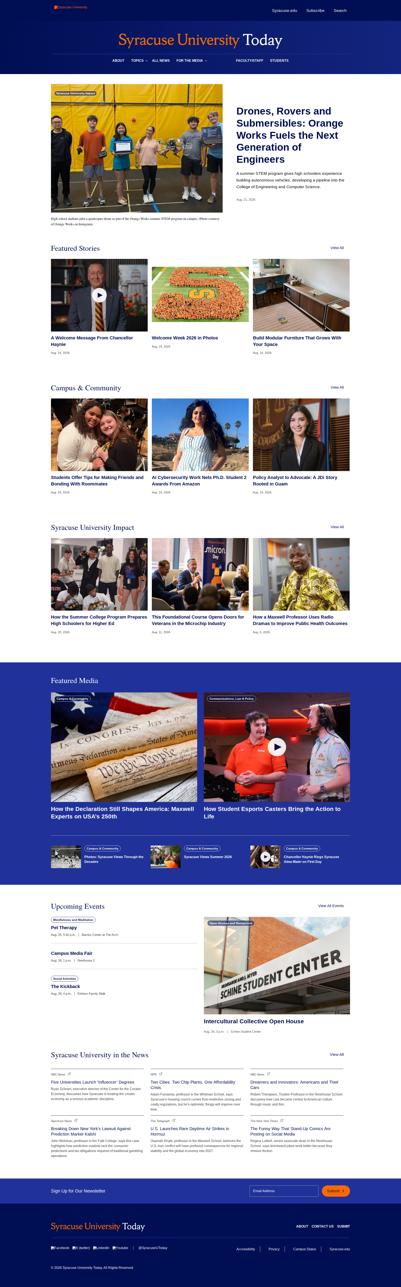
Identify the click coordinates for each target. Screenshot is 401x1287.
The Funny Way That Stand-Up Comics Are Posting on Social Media (290, 1131)
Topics (137, 60)
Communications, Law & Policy (231, 698)
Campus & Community (72, 698)
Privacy (274, 1249)
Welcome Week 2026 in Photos (185, 337)
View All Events (331, 906)
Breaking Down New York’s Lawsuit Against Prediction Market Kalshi (91, 1131)
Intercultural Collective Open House (254, 1021)
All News (161, 60)
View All (337, 248)
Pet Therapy (64, 927)
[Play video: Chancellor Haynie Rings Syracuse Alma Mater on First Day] (265, 857)
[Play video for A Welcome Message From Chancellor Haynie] (99, 295)
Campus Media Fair (72, 953)
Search (340, 10)
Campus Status (304, 1249)
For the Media (189, 60)
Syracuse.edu (284, 11)
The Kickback (65, 986)
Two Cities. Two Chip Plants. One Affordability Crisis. (193, 1085)
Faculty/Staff (249, 60)
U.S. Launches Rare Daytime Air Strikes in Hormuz (190, 1131)
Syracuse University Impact (75, 93)
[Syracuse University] (80, 10)
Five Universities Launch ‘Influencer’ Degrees (92, 1082)
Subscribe (315, 10)
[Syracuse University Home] (200, 39)
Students (279, 60)
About (118, 60)
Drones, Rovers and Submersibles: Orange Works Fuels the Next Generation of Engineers (289, 135)
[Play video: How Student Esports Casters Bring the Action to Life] (277, 747)
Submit (334, 1191)
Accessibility (245, 1249)
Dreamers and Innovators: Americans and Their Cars (294, 1085)
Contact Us (323, 1226)
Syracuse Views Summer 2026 (208, 857)
